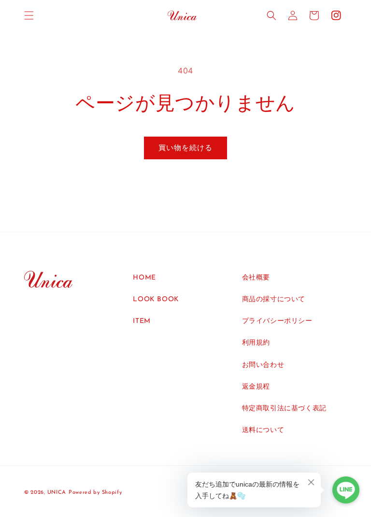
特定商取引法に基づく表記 (284, 408)
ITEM (141, 321)
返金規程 (256, 387)
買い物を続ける (185, 147)
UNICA (57, 492)
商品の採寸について (273, 299)
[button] (29, 15)
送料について (263, 430)
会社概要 (256, 277)
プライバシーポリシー (277, 321)
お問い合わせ (263, 365)
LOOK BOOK (156, 299)
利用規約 (256, 343)
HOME (144, 277)
